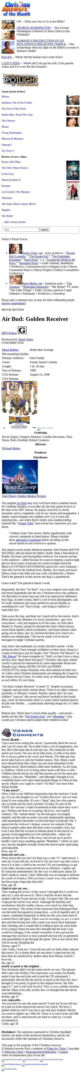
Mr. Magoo (9, 656)
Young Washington (12, 132)
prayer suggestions (13, 303)
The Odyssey (8, 120)
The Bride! (7, 215)
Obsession (7, 197)
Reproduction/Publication (41, 1051)
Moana (5, 126)
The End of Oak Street (14, 108)
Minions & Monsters (12, 138)
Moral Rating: (10, 349)
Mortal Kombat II (11, 179)
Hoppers (6, 209)
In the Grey (8, 173)
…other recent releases (14, 221)
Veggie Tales (25, 523)
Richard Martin (11, 448)
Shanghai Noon (28, 263)
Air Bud (21, 503)
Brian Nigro (26, 339)
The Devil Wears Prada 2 (15, 167)
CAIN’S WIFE (11, 63)
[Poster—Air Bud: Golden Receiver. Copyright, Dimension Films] (19, 427)
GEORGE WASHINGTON (33, 27)
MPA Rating (9, 333)
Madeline (58, 716)
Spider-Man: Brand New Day (17, 114)
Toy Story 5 (8, 150)
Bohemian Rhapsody (35, 286)
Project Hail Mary (11, 161)
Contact (63, 1051)
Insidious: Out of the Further (17, 102)
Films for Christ (56, 1048)
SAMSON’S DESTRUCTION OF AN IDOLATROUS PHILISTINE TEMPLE (41, 42)
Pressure (6, 185)
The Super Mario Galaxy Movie (19, 203)
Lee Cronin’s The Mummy (16, 191)
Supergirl (6, 144)
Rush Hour (31, 259)
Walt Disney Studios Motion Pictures (24, 496)
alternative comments (28, 539)
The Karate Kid (38, 256)
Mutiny (5, 96)
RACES (6, 57)
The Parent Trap (35, 716)
